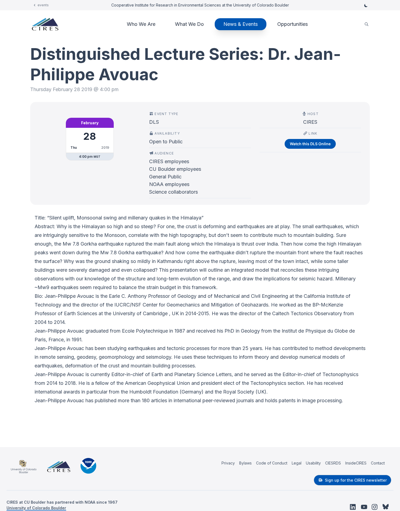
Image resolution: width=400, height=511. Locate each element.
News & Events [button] (240, 24)
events (43, 5)
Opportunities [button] (292, 24)
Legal (296, 463)
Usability (313, 463)
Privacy (228, 463)
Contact (378, 463)
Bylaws (245, 463)
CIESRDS (333, 463)
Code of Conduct (271, 463)
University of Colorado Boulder (36, 508)
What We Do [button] (189, 24)
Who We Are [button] (141, 24)
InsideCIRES (356, 463)
